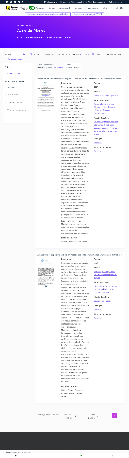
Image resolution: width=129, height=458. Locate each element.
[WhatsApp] (22, 2)
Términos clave (50, 2)
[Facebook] (11, 2)
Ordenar (46, 54)
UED (105, 8)
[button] (108, 414)
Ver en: (87, 54)
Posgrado (40, 8)
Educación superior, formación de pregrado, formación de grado (107, 131)
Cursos (52, 8)
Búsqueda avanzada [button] (16, 59)
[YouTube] (19, 2)
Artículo (97, 151)
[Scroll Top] (113, 455)
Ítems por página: (68, 416)
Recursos (78, 8)
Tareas (106, 292)
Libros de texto (100, 286)
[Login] (121, 8)
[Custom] (16, 455)
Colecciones (114, 2)
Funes (28, 8)
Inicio (22, 8)
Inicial (104, 107)
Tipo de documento (96, 2)
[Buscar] (117, 8)
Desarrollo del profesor (104, 104)
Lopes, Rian (114, 95)
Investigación (92, 8)
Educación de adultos (103, 301)
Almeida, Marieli (101, 95)
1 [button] (114, 415)
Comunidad (64, 8)
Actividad (98, 142)
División (97, 107)
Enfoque (64, 2)
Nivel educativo (78, 2)
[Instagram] (15, 2)
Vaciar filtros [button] (58, 68)
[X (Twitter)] (7, 2)
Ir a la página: (91, 416)
